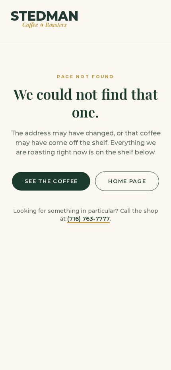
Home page (127, 181)
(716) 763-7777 (88, 218)
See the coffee (51, 181)
